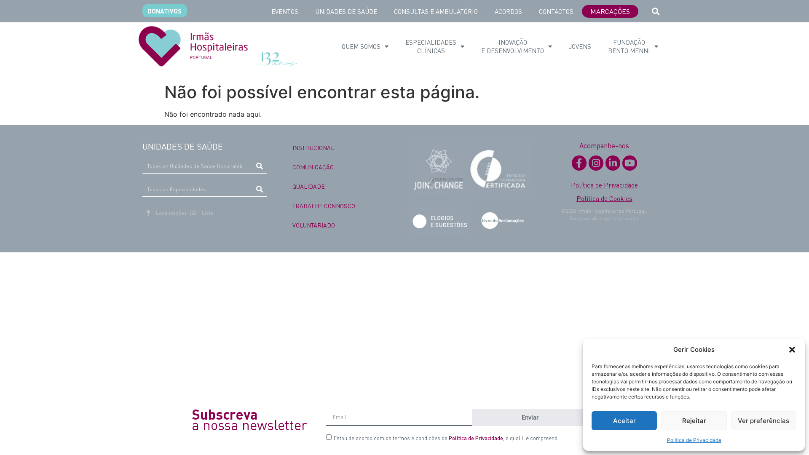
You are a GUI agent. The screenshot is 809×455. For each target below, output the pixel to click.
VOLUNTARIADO (313, 225)
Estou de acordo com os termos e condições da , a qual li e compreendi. (447, 438)
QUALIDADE (308, 186)
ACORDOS (508, 11)
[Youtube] (629, 162)
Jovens (580, 46)
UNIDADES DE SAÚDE (346, 11)
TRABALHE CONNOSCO (323, 205)
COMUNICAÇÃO (313, 167)
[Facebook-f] (579, 162)
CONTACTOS (556, 11)
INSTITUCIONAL (313, 147)
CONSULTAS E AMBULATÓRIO (436, 11)
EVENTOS (284, 11)
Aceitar (624, 421)
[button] (792, 349)
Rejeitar (694, 421)
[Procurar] (259, 166)
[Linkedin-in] (612, 162)
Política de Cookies (604, 198)
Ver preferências (763, 421)
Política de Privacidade (694, 440)
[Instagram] (596, 162)
